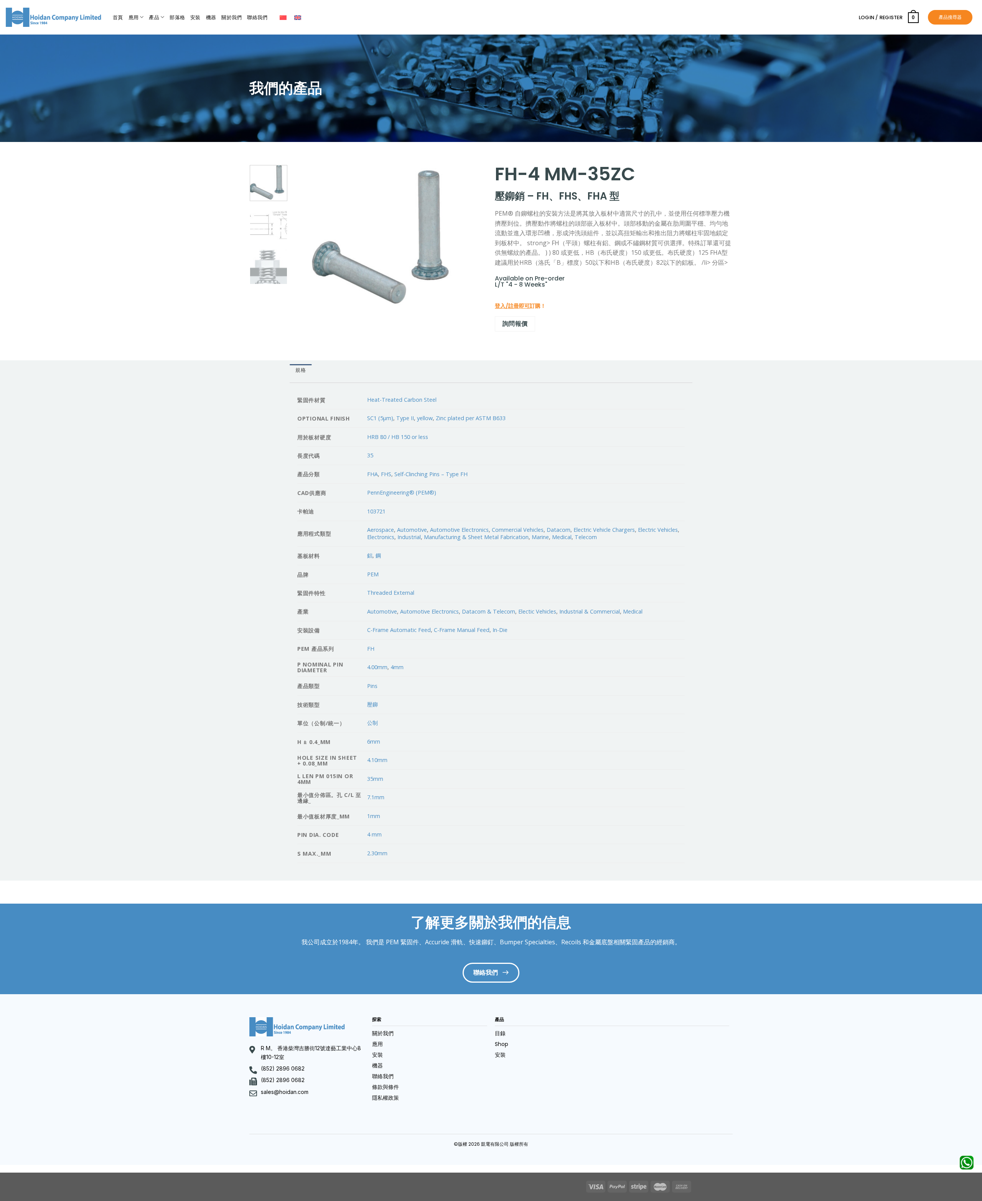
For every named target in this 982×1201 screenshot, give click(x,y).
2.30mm (377, 853)
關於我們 (231, 17)
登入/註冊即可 (512, 306)
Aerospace (380, 529)
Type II (405, 418)
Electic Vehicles (537, 611)
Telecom (586, 537)
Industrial (409, 537)
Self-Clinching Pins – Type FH (431, 474)
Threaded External (390, 592)
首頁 (118, 17)
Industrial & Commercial (589, 611)
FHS (386, 474)
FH (370, 648)
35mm (375, 778)
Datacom (558, 529)
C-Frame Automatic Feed (399, 629)
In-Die (500, 629)
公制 (372, 722)
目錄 (500, 1033)
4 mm (374, 834)
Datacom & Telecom (488, 611)
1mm (373, 816)
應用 (134, 17)
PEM (373, 574)
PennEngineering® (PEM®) (401, 492)
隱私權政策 (385, 1098)
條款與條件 (385, 1087)
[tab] (300, 370)
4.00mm (377, 667)
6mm (373, 741)
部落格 (177, 17)
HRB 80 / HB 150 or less (397, 436)
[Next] (470, 236)
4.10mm (377, 760)
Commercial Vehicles (518, 529)
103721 (376, 511)
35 (370, 455)
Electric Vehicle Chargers (604, 529)
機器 (211, 17)
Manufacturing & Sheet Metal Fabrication (476, 537)
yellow (425, 418)
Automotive (412, 529)
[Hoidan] (53, 17)
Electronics (380, 537)
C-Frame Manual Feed (461, 629)
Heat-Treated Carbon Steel (402, 399)
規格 (300, 370)
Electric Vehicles (658, 529)
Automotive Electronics (459, 529)
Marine (540, 537)
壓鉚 (372, 704)
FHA (372, 474)
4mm (397, 667)
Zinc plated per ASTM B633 (471, 418)
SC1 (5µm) (380, 418)
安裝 (195, 17)
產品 (154, 17)
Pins (372, 686)
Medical (562, 537)
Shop (501, 1044)
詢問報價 (515, 323)
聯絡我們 (257, 17)
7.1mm (375, 797)
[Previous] (306, 236)
